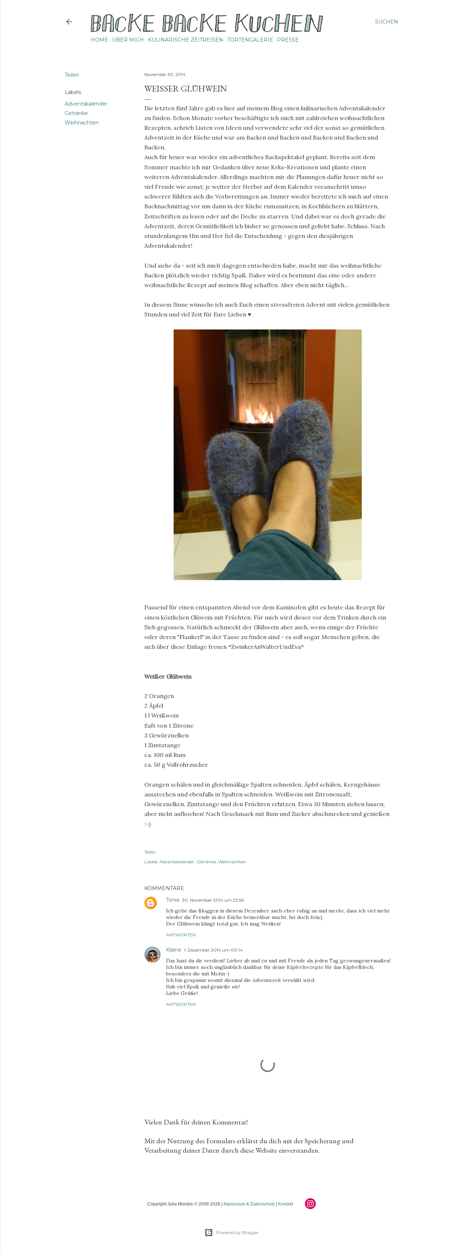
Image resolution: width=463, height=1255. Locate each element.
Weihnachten (82, 122)
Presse (288, 40)
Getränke (76, 113)
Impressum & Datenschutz (249, 1204)
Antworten (181, 934)
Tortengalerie (250, 40)
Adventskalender (86, 104)
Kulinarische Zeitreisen (185, 40)
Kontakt (285, 1204)
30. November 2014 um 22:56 (213, 900)
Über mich (128, 40)
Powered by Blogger (237, 1232)
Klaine (173, 949)
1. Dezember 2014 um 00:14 (213, 950)
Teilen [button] (72, 75)
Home (99, 40)
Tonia (172, 900)
